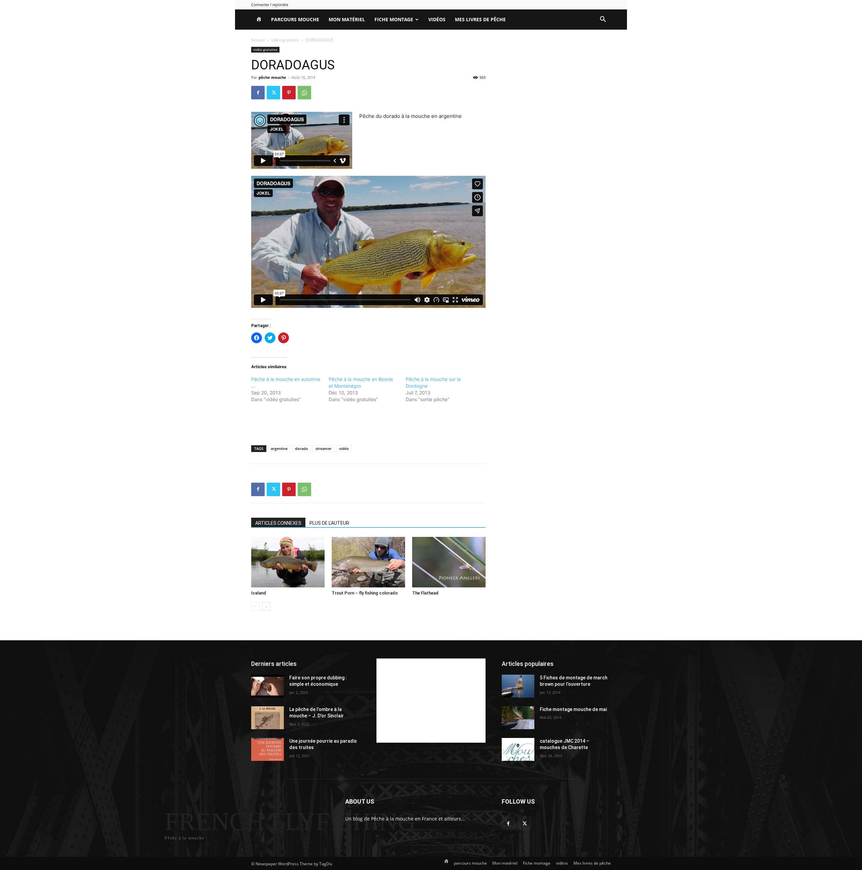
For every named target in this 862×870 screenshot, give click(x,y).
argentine (279, 448)
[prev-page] (255, 606)
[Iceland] (288, 562)
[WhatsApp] (304, 92)
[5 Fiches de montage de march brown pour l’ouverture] (518, 686)
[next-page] (266, 606)
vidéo (344, 448)
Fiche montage (393, 19)
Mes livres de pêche (480, 19)
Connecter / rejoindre (269, 4)
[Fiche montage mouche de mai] (518, 717)
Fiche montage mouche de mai (573, 709)
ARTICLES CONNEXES (278, 523)
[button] (603, 20)
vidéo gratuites (285, 40)
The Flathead (425, 592)
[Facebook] (258, 92)
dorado (301, 448)
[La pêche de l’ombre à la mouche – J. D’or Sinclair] (267, 717)
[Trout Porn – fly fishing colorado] (368, 562)
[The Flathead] (449, 562)
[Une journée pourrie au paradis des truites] (267, 749)
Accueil (258, 40)
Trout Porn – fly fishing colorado (365, 592)
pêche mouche (272, 77)
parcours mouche (295, 19)
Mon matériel (347, 19)
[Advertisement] (368, 423)
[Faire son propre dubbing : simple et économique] (267, 686)
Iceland (258, 592)
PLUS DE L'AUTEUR (329, 523)
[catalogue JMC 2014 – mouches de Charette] (518, 749)
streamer (324, 448)
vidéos (436, 19)
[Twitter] (273, 92)
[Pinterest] (289, 92)
